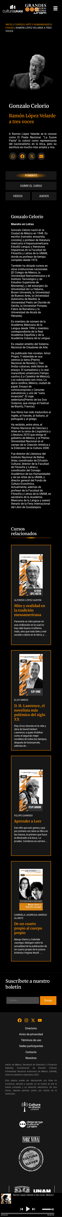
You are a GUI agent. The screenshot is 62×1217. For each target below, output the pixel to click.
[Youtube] (40, 1020)
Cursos (19, 24)
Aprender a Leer (27, 821)
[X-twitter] (33, 1020)
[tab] (31, 175)
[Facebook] (20, 1020)
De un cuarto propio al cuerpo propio (28, 928)
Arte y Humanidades (38, 24)
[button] (13, 156)
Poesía (10, 27)
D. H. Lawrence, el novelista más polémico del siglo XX (29, 712)
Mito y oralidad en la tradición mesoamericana (29, 610)
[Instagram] (26, 1020)
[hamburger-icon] (55, 8)
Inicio (9, 24)
